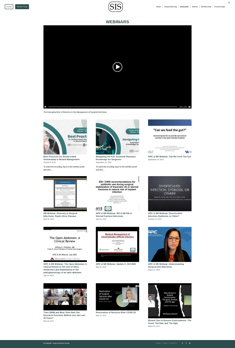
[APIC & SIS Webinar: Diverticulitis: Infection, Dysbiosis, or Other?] (170, 193)
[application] (117, 67)
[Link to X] (182, 343)
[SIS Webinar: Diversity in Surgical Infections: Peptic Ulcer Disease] (65, 193)
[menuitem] (159, 6)
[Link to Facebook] (186, 343)
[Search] (229, 6)
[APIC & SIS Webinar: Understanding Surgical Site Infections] (170, 244)
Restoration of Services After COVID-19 (116, 312)
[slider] (113, 106)
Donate (9, 7)
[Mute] (189, 107)
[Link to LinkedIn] (190, 343)
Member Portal (22, 7)
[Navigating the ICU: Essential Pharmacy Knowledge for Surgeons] (117, 137)
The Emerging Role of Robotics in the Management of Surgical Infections (75, 112)
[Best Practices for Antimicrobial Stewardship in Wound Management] (65, 137)
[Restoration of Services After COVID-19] (117, 296)
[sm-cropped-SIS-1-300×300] (115, 7)
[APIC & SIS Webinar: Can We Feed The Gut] (170, 137)
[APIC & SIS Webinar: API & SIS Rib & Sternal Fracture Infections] (117, 193)
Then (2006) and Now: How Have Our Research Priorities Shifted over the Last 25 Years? (64, 315)
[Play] (45, 107)
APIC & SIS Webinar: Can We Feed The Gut (169, 156)
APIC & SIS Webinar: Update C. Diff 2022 (116, 264)
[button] (117, 67)
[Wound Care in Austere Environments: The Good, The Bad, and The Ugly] (170, 300)
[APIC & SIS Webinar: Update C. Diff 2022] (117, 244)
